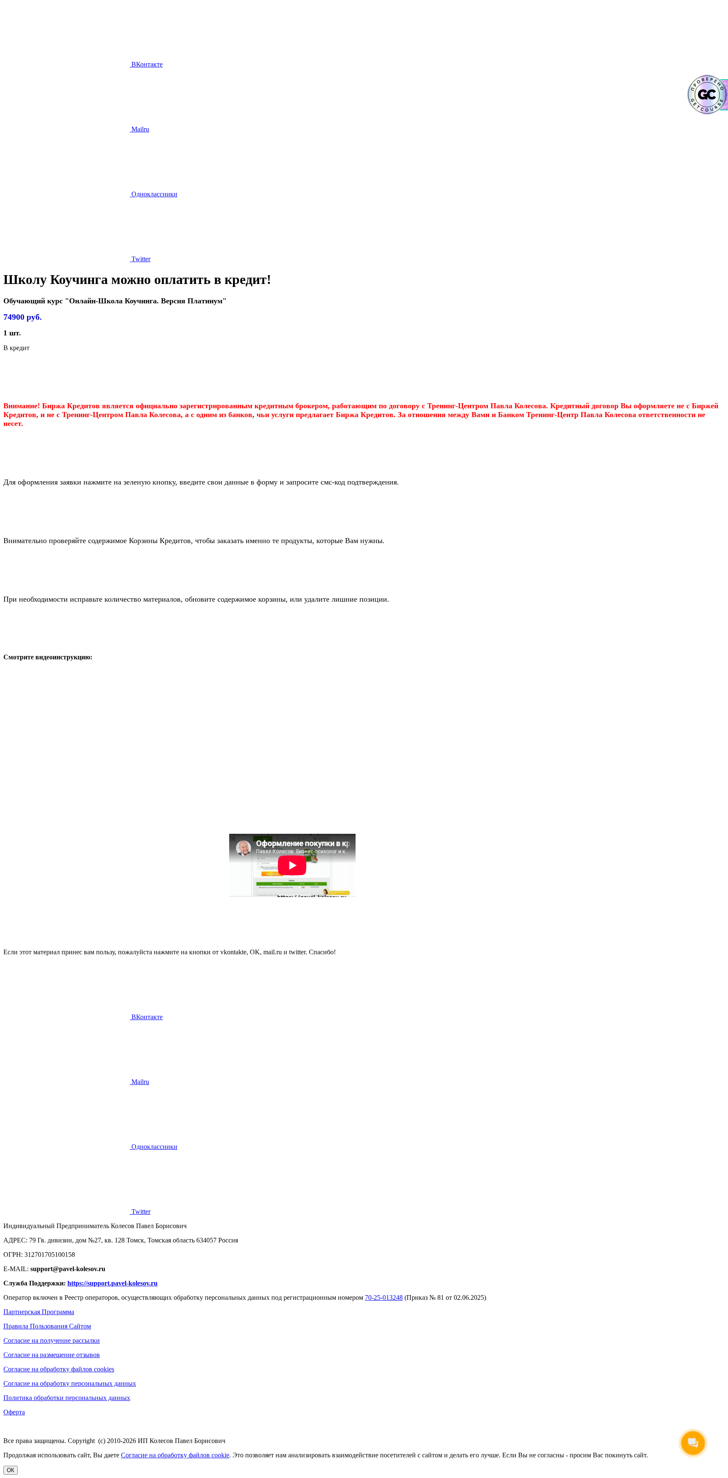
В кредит (16, 347)
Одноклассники (153, 194)
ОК (10, 1470)
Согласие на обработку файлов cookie (175, 1455)
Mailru (139, 129)
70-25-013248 (384, 1297)
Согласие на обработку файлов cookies (58, 1369)
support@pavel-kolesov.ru (67, 1268)
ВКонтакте (146, 64)
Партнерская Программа (38, 1311)
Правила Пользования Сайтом (47, 1326)
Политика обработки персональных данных (66, 1397)
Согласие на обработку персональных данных (69, 1383)
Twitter (140, 258)
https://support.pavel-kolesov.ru (112, 1283)
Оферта (14, 1412)
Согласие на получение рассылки (51, 1340)
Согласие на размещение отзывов (51, 1354)
